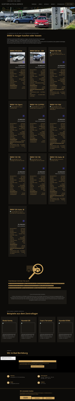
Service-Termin (70, 4)
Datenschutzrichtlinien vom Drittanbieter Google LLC (29, 364)
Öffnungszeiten (60, 4)
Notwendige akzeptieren (25, 397)
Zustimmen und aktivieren (38, 366)
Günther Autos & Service (12, 4)
